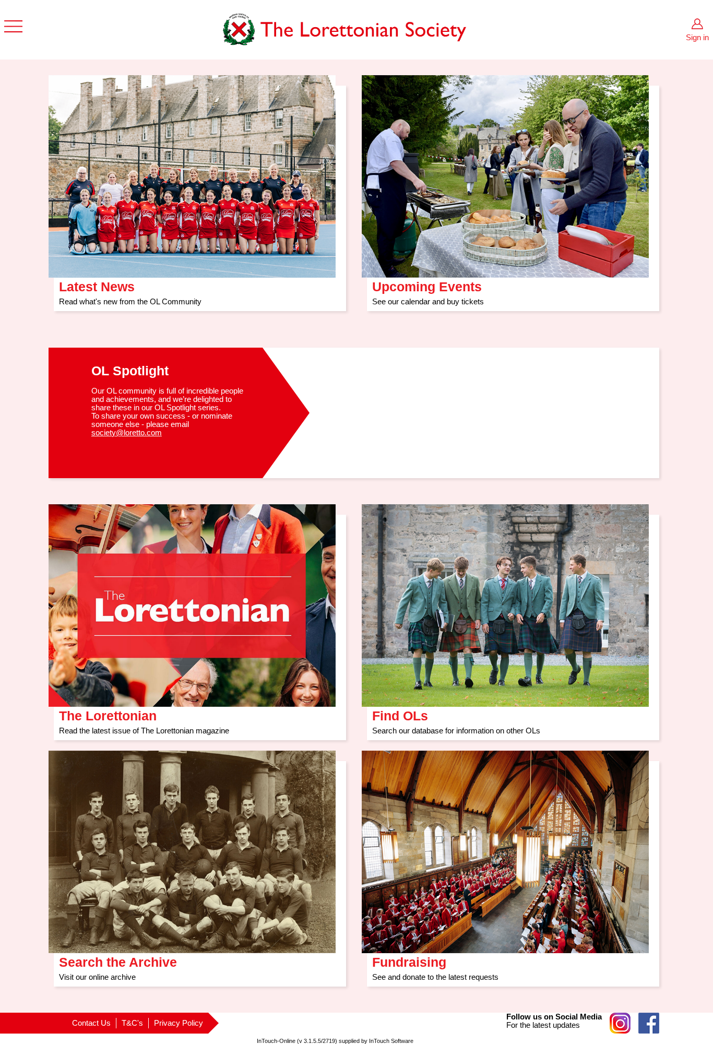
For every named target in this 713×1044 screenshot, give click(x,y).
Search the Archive (118, 959)
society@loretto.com (126, 433)
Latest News (97, 283)
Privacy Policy (178, 1023)
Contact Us (91, 1023)
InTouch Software (391, 1041)
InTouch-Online (276, 1041)
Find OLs (400, 712)
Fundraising (409, 959)
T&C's (132, 1023)
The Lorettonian (108, 712)
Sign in (697, 37)
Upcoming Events (427, 283)
